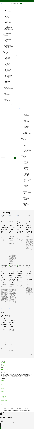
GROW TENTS (6, 68)
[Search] (21, 3)
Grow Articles (8, 98)
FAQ (23, 188)
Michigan (7, 12)
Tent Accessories (27, 176)
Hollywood (8, 48)
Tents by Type (8, 71)
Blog (1, 404)
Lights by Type (8, 76)
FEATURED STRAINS (7, 45)
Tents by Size (8, 70)
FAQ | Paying (8, 95)
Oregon (7, 26)
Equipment (22, 170)
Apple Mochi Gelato (9, 46)
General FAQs (3, 397)
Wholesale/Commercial (4, 396)
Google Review (3, 405)
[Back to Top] (2, 412)
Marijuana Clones (20, 284)
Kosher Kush (8, 63)
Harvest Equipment (26, 182)
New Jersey (8, 15)
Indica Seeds (8, 58)
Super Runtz (8, 47)
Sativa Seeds (8, 57)
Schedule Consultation (4, 401)
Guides (4, 83)
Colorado (7, 10)
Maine (7, 21)
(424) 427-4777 (3, 362)
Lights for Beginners (9, 77)
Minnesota (8, 23)
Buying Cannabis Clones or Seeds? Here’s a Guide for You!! (20, 227)
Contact (4, 86)
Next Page (31, 354)
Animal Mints (8, 65)
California (7, 9)
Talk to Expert (8, 101)
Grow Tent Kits (8, 69)
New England (8, 24)
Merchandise (8, 81)
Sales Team (2, 365)
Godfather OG (8, 62)
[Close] (1, 414)
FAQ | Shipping (26, 200)
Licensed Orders (27, 194)
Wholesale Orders (9, 89)
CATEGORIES (6, 35)
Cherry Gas (8, 50)
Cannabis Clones (8, 30)
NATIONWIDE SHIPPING (8, 29)
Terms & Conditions (23, 410)
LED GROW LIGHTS (7, 74)
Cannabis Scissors (9, 80)
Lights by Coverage (9, 75)
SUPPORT (6, 93)
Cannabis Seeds (8, 33)
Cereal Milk (8, 64)
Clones (4, 34)
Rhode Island (8, 17)
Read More (2, 253)
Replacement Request (9, 104)
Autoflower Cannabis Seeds (10, 54)
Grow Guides (8, 100)
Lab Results (2, 403)
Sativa (7, 41)
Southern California (9, 27)
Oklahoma (7, 16)
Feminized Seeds (8, 53)
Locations (4, 6)
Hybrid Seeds (8, 59)
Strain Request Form (9, 88)
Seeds (3, 51)
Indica (7, 42)
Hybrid (7, 44)
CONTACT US (6, 87)
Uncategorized (3, 329)
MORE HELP (6, 99)
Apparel (7, 82)
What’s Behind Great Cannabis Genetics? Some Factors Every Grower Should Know (12, 231)
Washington (8, 18)
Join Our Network (9, 92)
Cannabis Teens (8, 32)
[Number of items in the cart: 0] (16, 55)
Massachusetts (8, 11)
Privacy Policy (28, 410)
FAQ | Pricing (8, 94)
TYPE (5, 40)
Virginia (7, 28)
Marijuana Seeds (4, 236)
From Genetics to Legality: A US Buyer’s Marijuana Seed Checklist (4, 227)
